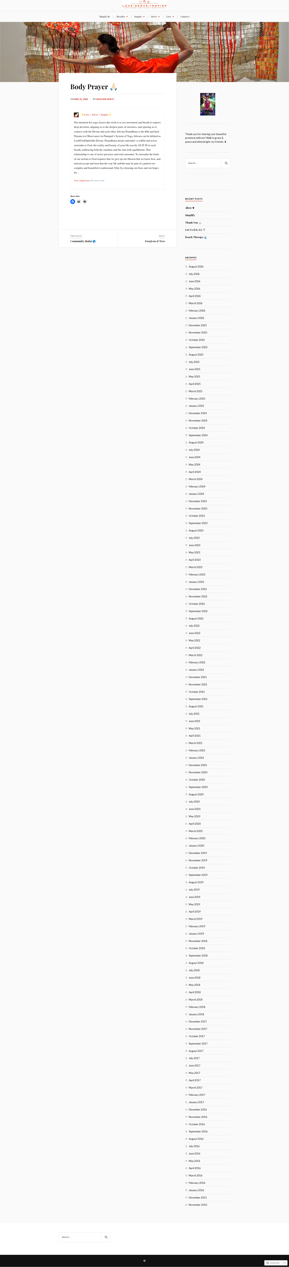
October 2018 (197, 948)
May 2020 (194, 816)
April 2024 (195, 471)
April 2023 (195, 559)
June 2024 (194, 457)
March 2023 (195, 567)
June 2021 (194, 721)
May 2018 (194, 984)
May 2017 (194, 1072)
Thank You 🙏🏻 (193, 222)
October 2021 (197, 691)
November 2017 (198, 1028)
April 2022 (195, 647)
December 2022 (198, 589)
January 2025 (196, 405)
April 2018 (195, 992)
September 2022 (198, 611)
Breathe (121, 16)
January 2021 (196, 757)
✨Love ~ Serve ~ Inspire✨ (96, 114)
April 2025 (195, 383)
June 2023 (194, 545)
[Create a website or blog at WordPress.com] (144, 1261)
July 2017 (194, 1058)
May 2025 (194, 376)
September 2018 (198, 955)
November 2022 (198, 596)
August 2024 (196, 442)
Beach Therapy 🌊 (196, 237)
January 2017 (196, 1102)
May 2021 (194, 728)
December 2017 (198, 1021)
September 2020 (198, 787)
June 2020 (194, 809)
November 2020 (198, 772)
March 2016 (195, 1175)
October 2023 (197, 515)
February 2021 (197, 750)
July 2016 (194, 1146)
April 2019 (195, 911)
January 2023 (196, 581)
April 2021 (195, 735)
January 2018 (196, 1014)
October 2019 (197, 867)
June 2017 (194, 1065)
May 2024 (194, 464)
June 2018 (194, 977)
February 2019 (197, 926)
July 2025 (194, 362)
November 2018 (198, 941)
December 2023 (198, 501)
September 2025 (198, 347)
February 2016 (197, 1182)
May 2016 (194, 1160)
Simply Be (105, 16)
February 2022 (197, 662)
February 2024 (197, 486)
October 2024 (197, 427)
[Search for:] (207, 163)
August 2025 (196, 354)
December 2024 (198, 413)
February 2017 (197, 1094)
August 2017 (196, 1051)
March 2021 (195, 743)
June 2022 (194, 633)
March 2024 (195, 479)
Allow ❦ (189, 207)
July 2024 (194, 449)
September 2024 (198, 435)
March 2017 (195, 1087)
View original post (82, 180)
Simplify (190, 215)
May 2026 (194, 288)
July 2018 (194, 970)
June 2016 (194, 1153)
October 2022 (197, 603)
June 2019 (194, 897)
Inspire (138, 16)
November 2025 (198, 332)
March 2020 (195, 831)
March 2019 (195, 918)
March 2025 (195, 391)
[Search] (225, 163)
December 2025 (198, 325)
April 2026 (195, 296)
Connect (185, 16)
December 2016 (198, 1109)
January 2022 (196, 669)
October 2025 (197, 339)
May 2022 (194, 640)
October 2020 (197, 779)
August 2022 (196, 618)
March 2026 (195, 303)
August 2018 (196, 962)
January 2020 (196, 845)
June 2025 (194, 369)
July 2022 (194, 625)
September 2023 (198, 523)
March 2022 (195, 655)
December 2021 (198, 677)
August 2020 (196, 794)
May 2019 (194, 904)
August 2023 (196, 530)
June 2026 (194, 281)
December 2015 (198, 1197)
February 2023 (197, 574)
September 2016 (198, 1131)
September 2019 (198, 874)
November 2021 (198, 684)
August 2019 (196, 882)
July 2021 (194, 713)
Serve (154, 16)
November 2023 (198, 508)
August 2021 (196, 706)
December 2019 (198, 853)
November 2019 (198, 860)
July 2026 (194, 273)
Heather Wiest (105, 99)
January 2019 (196, 933)
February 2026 (197, 310)
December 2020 (198, 765)
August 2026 (196, 266)
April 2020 (195, 823)
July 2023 (194, 537)
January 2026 (196, 317)
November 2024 (198, 420)
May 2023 (194, 552)
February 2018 (197, 1006)
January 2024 (196, 493)
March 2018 (195, 999)
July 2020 (194, 801)
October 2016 (197, 1124)
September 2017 (198, 1043)
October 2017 (197, 1036)
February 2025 (197, 398)
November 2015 (198, 1204)
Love (168, 16)
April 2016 (195, 1168)
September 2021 (198, 699)
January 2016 (196, 1190)
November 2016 (198, 1116)
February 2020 (197, 838)
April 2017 (195, 1080)
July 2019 (194, 889)
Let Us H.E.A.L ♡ (195, 229)
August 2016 (196, 1138)
